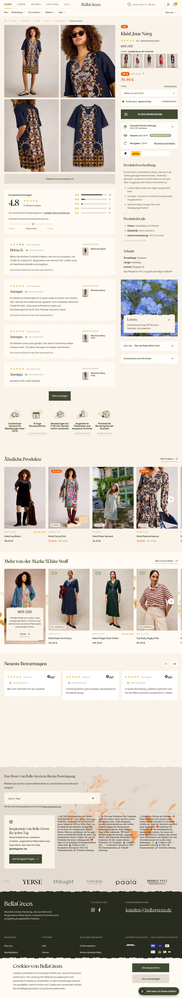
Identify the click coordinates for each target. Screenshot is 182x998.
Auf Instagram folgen (23, 858)
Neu (6, 12)
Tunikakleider (60, 21)
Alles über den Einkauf (37, 433)
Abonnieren (93, 798)
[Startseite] (91, 4)
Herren (21, 4)
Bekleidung (17, 12)
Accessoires (34, 12)
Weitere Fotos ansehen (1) (60, 178)
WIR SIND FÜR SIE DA (104, 433)
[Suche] (145, 4)
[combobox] (147, 4)
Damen (8, 4)
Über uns (169, 12)
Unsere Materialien (82, 433)
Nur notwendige (151, 978)
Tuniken (47, 21)
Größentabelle (170, 86)
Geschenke (52, 4)
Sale (61, 12)
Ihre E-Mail (14, 799)
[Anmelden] (168, 4)
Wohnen (36, 4)
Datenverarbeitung (51, 806)
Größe (124, 86)
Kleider (37, 21)
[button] (171, 499)
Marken (49, 12)
